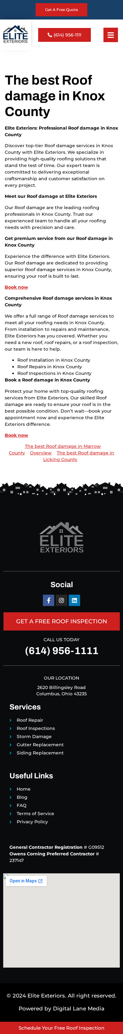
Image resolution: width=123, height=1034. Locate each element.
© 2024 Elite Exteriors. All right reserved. (61, 995)
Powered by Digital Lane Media (61, 1008)
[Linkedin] (74, 600)
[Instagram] (61, 600)
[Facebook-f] (48, 600)
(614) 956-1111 (61, 650)
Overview (41, 453)
